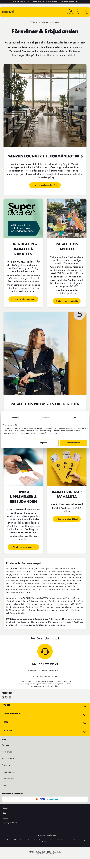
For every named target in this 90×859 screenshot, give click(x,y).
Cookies (5, 808)
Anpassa (43, 443)
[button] (70, 11)
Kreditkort (44, 22)
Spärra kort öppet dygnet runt (45, 676)
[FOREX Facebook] (3, 697)
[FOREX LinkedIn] (9, 697)
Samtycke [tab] (15, 417)
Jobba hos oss (8, 772)
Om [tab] (74, 417)
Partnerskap (7, 765)
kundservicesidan (52, 686)
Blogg (4, 785)
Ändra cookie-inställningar (45, 835)
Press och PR (8, 758)
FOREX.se (34, 22)
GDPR (4, 813)
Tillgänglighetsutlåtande (10, 823)
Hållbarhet (7, 752)
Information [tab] (45, 417)
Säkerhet (5, 818)
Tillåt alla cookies (73, 443)
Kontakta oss (8, 778)
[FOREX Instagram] (6, 697)
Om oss (5, 745)
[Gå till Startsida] (8, 12)
